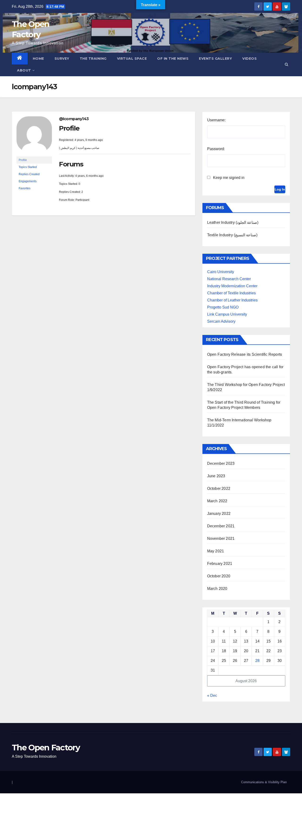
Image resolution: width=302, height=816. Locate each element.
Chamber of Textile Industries (231, 293)
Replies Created (29, 174)
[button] (286, 64)
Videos (249, 58)
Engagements (28, 181)
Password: (216, 149)
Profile (23, 160)
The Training (93, 58)
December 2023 (221, 463)
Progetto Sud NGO (223, 307)
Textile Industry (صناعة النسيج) (232, 235)
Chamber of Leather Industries (232, 300)
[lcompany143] (34, 136)
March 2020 (217, 589)
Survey (62, 58)
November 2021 (221, 539)
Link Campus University (227, 314)
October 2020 (218, 576)
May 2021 (215, 551)
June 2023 (216, 476)
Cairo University (220, 272)
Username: (216, 120)
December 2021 (221, 526)
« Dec (212, 695)
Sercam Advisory (221, 321)
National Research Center (229, 279)
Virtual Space (132, 58)
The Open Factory (46, 748)
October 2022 (218, 488)
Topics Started (28, 167)
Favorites (24, 188)
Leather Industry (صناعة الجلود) (233, 222)
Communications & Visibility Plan (264, 782)
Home (38, 58)
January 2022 (219, 514)
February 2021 (219, 564)
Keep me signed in (228, 178)
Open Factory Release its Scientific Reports (244, 354)
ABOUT (24, 70)
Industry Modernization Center (232, 286)
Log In (280, 189)
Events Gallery (215, 58)
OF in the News (173, 58)
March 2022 (217, 501)
